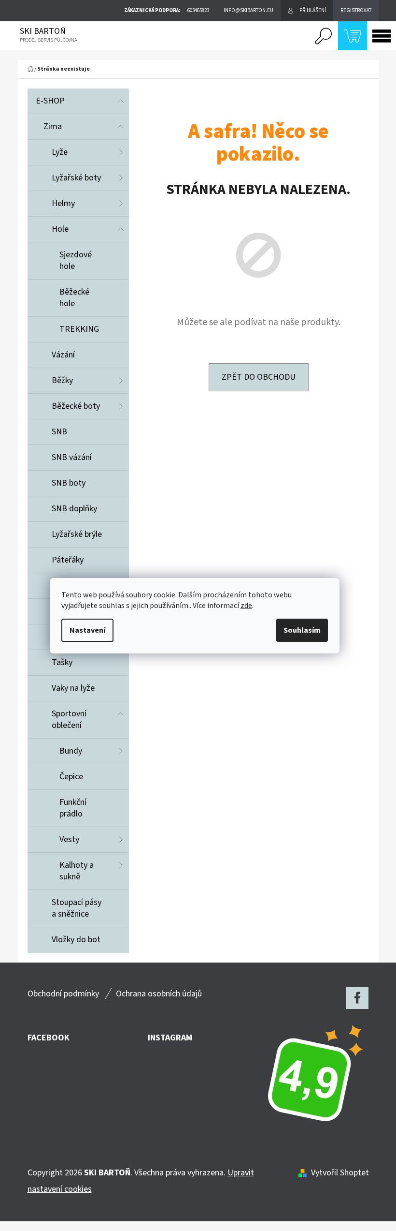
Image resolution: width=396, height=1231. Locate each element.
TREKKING (79, 329)
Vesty (69, 839)
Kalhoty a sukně (76, 871)
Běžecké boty (76, 406)
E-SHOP (50, 101)
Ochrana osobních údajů (159, 994)
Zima (52, 126)
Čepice (71, 777)
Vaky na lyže (73, 688)
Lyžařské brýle (77, 534)
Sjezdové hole (75, 260)
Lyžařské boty (76, 178)
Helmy (63, 203)
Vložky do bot (76, 940)
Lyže (60, 152)
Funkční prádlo (72, 808)
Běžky (62, 380)
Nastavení (87, 630)
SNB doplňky (74, 509)
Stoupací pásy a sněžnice (76, 908)
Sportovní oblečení (69, 719)
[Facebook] (357, 998)
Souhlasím (302, 630)
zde (246, 605)
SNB (59, 432)
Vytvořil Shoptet (340, 1173)
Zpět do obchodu (259, 377)
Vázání (63, 355)
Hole (60, 229)
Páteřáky (68, 560)
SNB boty (68, 483)
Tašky (62, 662)
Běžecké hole (74, 298)
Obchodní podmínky (63, 994)
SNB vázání (72, 457)
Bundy (70, 751)
